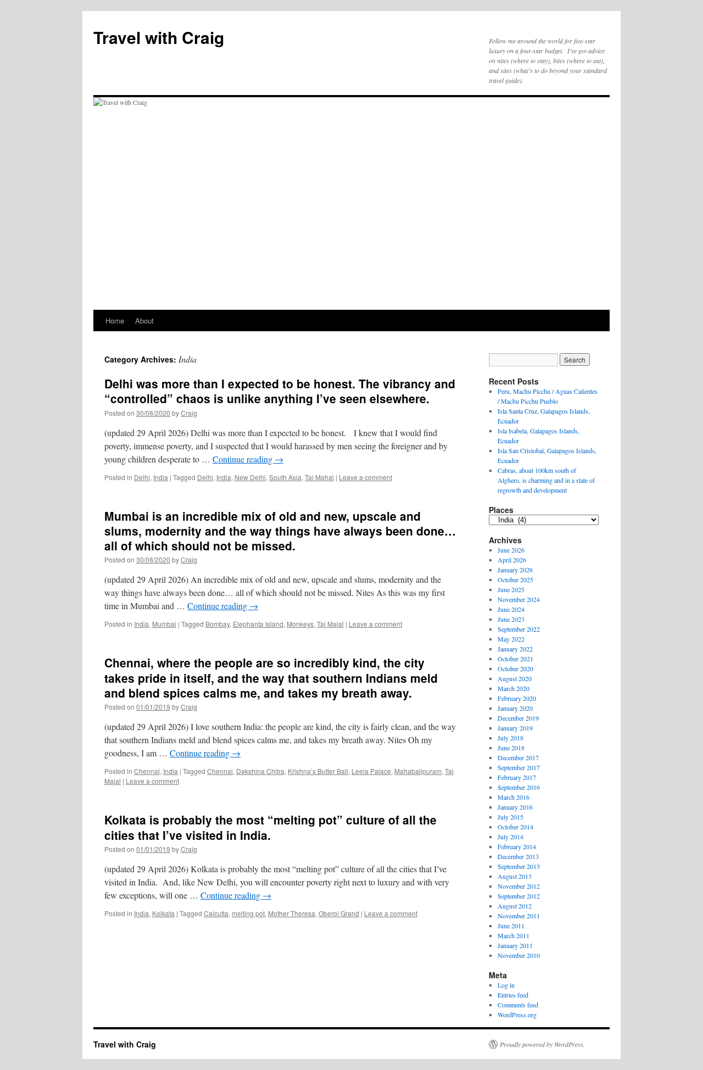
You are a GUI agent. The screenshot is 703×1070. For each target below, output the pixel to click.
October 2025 (515, 579)
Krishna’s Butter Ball (318, 771)
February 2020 (517, 698)
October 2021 (515, 658)
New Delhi (250, 477)
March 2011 (513, 935)
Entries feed (513, 994)
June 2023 (511, 619)
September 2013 (519, 866)
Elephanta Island (258, 623)
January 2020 (515, 708)
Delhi (142, 477)
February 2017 (517, 777)
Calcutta (216, 913)
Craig (189, 412)
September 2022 (519, 629)
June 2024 (511, 609)
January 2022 (515, 648)
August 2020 (515, 678)
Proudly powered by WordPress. (542, 1044)
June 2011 (511, 925)
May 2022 (511, 638)
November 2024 (519, 599)
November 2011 (519, 915)
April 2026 (512, 559)
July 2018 (510, 737)
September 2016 (519, 787)
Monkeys (300, 623)
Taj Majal (330, 623)
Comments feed (518, 1004)
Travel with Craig (158, 37)
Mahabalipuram (418, 771)
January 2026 (515, 569)
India (160, 477)
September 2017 (519, 767)
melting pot (248, 913)
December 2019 (518, 718)
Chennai (147, 771)
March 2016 (513, 797)
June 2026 (511, 549)
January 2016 (515, 806)
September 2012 (519, 895)
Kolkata (163, 913)
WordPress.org (517, 1014)
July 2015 (510, 816)
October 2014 (515, 826)
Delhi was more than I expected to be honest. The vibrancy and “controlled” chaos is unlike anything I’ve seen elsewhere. (279, 390)
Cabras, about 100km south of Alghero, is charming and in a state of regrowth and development (546, 480)
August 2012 (515, 905)
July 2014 (510, 836)
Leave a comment (365, 477)
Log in (506, 984)
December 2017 (518, 757)
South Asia (285, 477)
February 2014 (517, 846)
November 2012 (519, 886)
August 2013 (515, 876)
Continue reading (248, 459)
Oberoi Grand (339, 913)
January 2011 (515, 945)
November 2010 (519, 955)
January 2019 (515, 727)
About (144, 320)
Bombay (217, 623)
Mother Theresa (291, 913)
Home (114, 320)
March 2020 (513, 688)
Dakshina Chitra (260, 771)
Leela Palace (371, 771)
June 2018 (511, 747)
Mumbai (164, 623)
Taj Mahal (319, 477)
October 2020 (515, 668)
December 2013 (518, 856)
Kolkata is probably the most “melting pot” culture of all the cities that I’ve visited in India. (270, 827)
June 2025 (511, 589)
